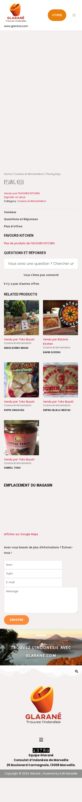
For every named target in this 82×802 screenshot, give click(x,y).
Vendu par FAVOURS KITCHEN (22, 193)
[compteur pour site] (41, 750)
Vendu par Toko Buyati (19, 339)
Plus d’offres (13, 226)
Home (8, 174)
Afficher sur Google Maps (21, 534)
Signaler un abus (14, 197)
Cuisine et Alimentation (29, 174)
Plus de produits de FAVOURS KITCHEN (29, 243)
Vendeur (10, 212)
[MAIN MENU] (74, 15)
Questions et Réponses (21, 219)
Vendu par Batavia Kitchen (55, 342)
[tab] (41, 212)
